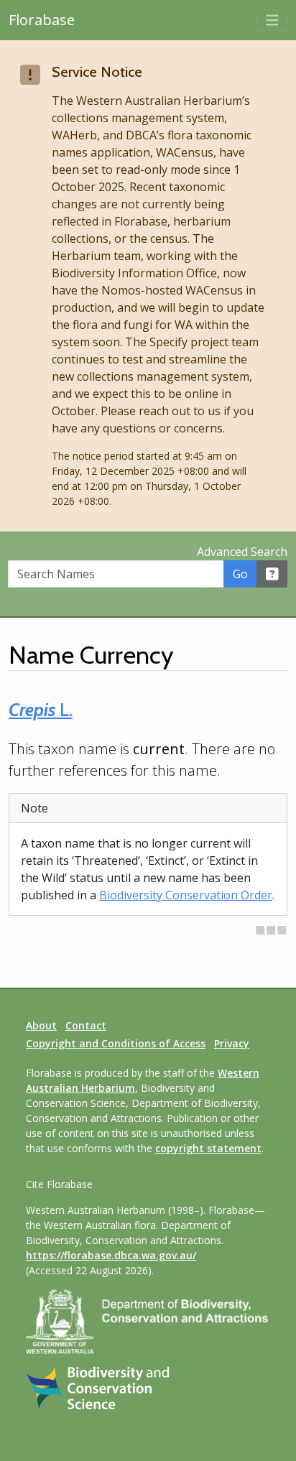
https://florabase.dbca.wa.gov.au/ (111, 1255)
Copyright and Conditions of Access (115, 1043)
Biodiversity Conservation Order (185, 895)
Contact (85, 1025)
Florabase (42, 19)
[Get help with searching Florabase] (272, 574)
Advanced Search (242, 552)
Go (240, 574)
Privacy (231, 1043)
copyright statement (208, 1148)
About (41, 1025)
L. (41, 709)
